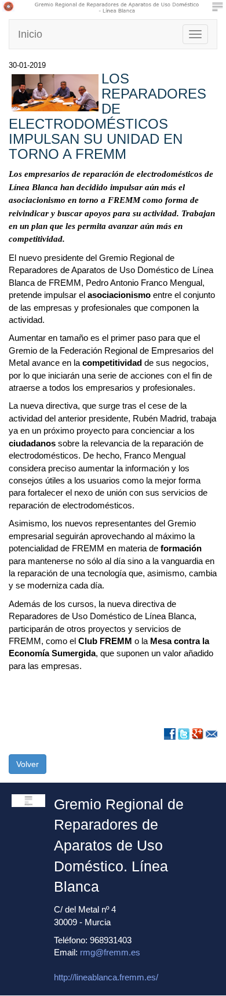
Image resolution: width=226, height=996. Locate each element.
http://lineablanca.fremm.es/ (106, 977)
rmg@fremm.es (110, 952)
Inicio (30, 34)
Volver (27, 764)
